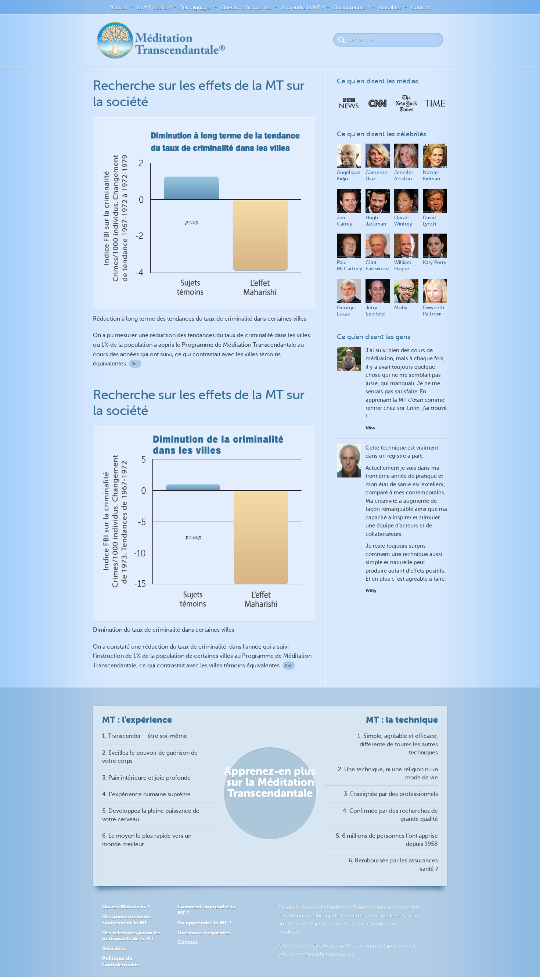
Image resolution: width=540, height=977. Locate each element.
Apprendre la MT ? (302, 7)
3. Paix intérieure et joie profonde (146, 778)
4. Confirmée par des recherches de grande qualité (390, 815)
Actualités (390, 7)
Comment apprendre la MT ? (206, 910)
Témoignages (196, 7)
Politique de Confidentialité (121, 961)
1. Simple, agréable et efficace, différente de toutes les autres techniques (397, 744)
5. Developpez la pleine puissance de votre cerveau (150, 815)
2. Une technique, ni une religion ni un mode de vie (388, 773)
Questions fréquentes (246, 7)
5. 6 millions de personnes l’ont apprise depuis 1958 (387, 840)
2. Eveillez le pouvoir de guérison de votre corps (150, 757)
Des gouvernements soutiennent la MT (126, 919)
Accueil (118, 7)
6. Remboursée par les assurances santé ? (393, 864)
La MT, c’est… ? (154, 7)
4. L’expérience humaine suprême (146, 794)
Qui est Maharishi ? (125, 906)
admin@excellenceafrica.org (321, 954)
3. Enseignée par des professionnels (391, 794)
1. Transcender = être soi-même (144, 736)
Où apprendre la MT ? (204, 923)
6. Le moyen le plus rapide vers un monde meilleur (146, 840)
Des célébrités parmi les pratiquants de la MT (131, 936)
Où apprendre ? (351, 7)
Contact (420, 7)
